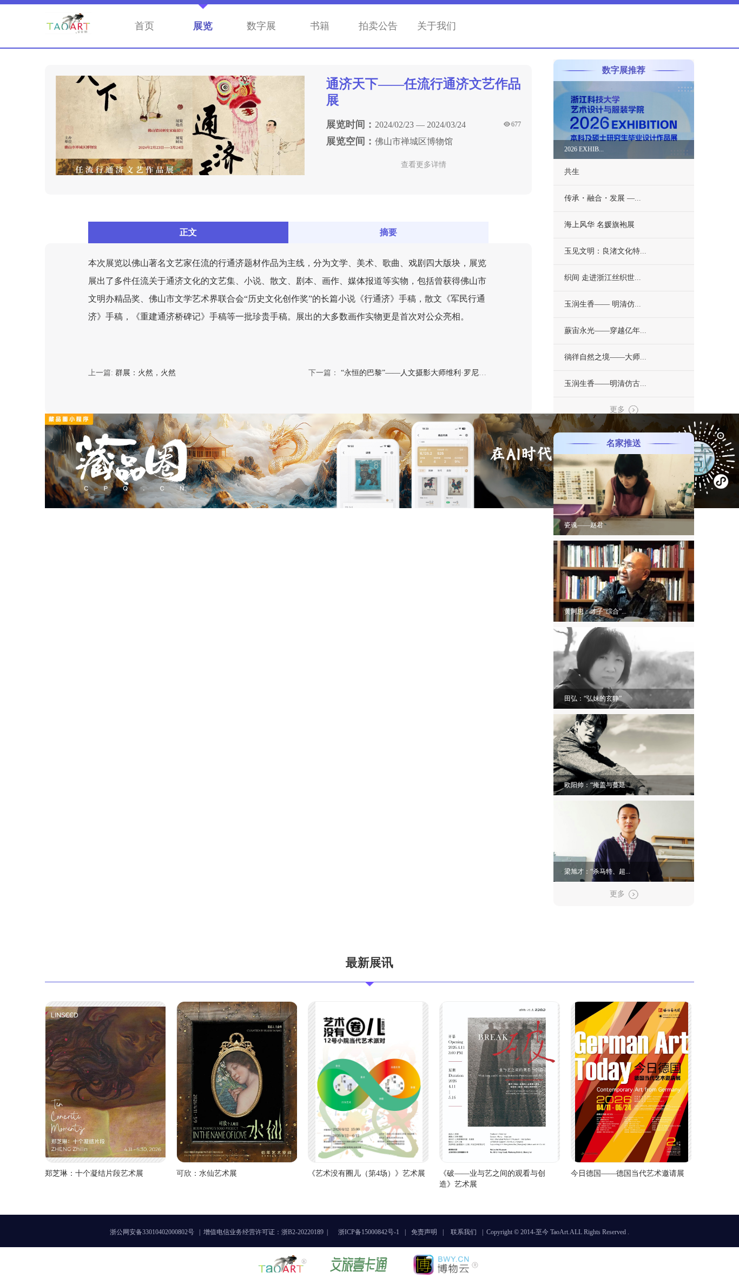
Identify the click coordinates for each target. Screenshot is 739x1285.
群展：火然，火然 (145, 373)
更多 (617, 409)
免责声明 (424, 1232)
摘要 (388, 232)
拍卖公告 (378, 26)
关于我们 (436, 26)
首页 (144, 26)
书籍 (319, 26)
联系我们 (464, 1232)
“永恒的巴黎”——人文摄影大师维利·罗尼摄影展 (421, 373)
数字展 (261, 26)
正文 (188, 232)
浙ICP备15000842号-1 (368, 1232)
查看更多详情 (423, 165)
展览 (203, 26)
